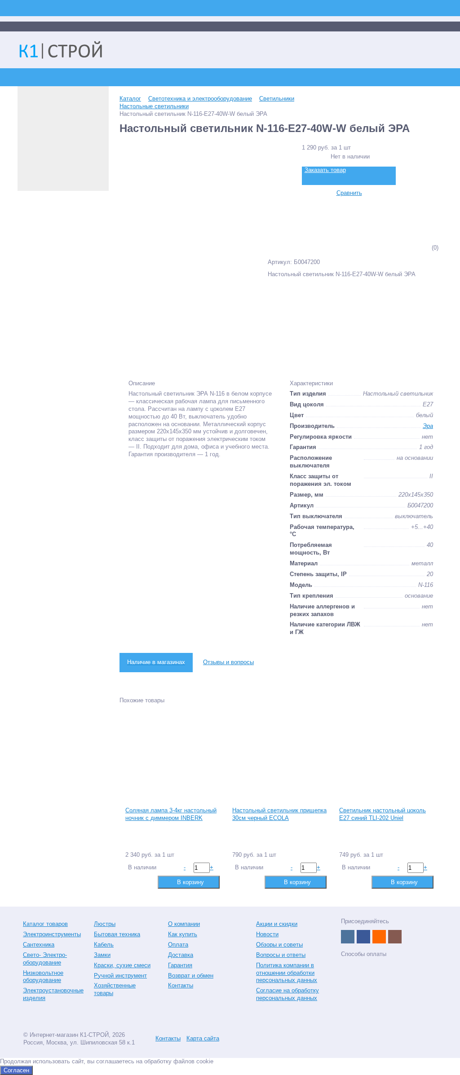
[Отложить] (146, 882)
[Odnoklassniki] (379, 936)
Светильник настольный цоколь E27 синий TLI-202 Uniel (382, 814)
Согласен (16, 1070)
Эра (428, 426)
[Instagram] (395, 936)
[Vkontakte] (347, 936)
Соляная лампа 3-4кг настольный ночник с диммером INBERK (171, 814)
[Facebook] (363, 936)
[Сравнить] (131, 882)
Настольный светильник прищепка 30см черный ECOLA (279, 814)
